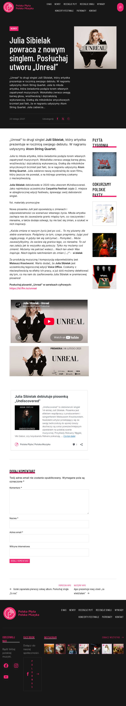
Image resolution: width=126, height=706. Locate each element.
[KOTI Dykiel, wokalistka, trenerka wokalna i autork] (107, 649)
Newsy (14, 28)
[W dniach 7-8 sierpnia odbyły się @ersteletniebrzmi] (95, 649)
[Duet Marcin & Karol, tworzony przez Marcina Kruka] (72, 649)
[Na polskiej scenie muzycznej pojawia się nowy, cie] (61, 649)
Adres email (16, 532)
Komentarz (16, 487)
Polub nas (32, 673)
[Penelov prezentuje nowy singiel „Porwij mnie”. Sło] (118, 649)
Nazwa (14, 518)
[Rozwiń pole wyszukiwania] (120, 7)
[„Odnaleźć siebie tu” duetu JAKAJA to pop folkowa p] (49, 649)
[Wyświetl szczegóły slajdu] (104, 245)
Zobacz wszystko (111, 637)
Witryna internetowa (20, 546)
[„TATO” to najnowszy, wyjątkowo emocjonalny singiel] (84, 649)
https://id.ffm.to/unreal (23, 288)
